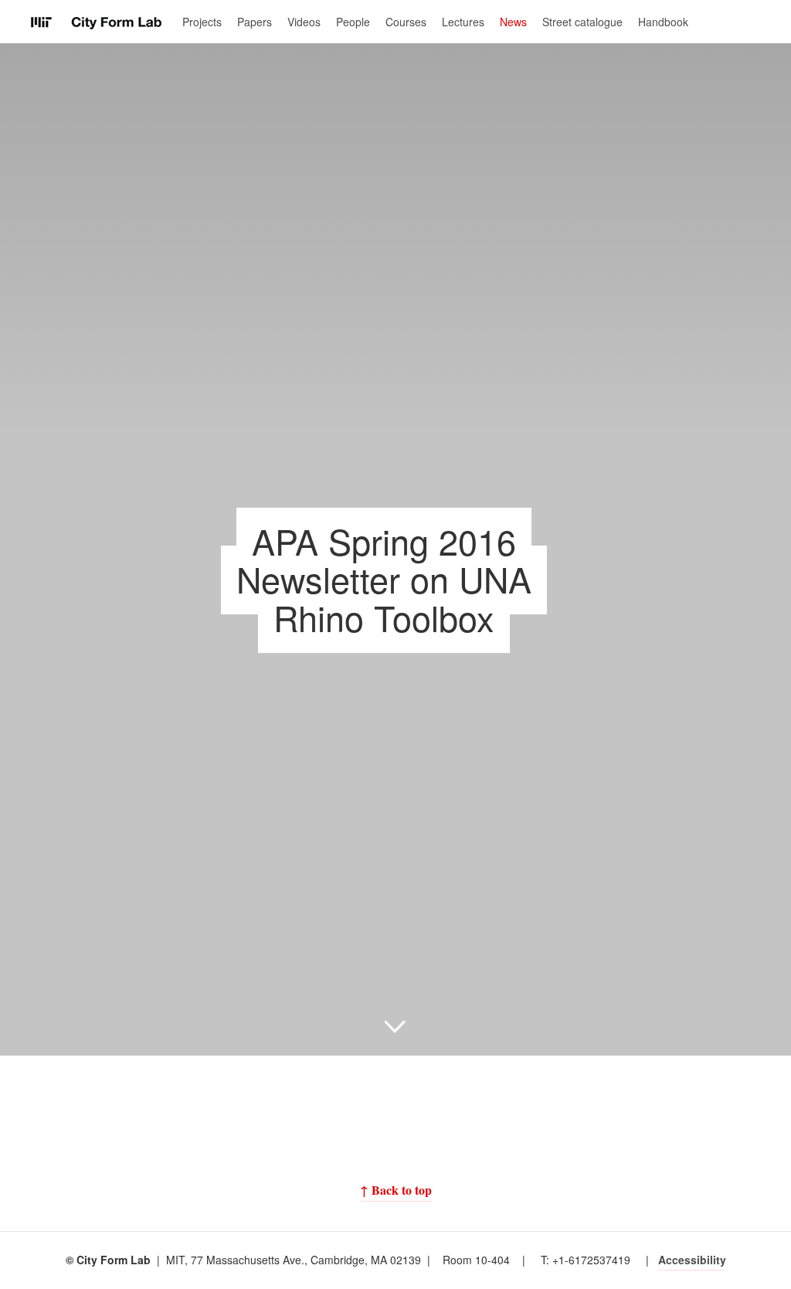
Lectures (463, 21)
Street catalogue (582, 21)
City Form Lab (96, 23)
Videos (304, 21)
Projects (202, 21)
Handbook (663, 21)
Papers (254, 21)
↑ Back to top (396, 1190)
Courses (405, 21)
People (353, 21)
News (513, 21)
